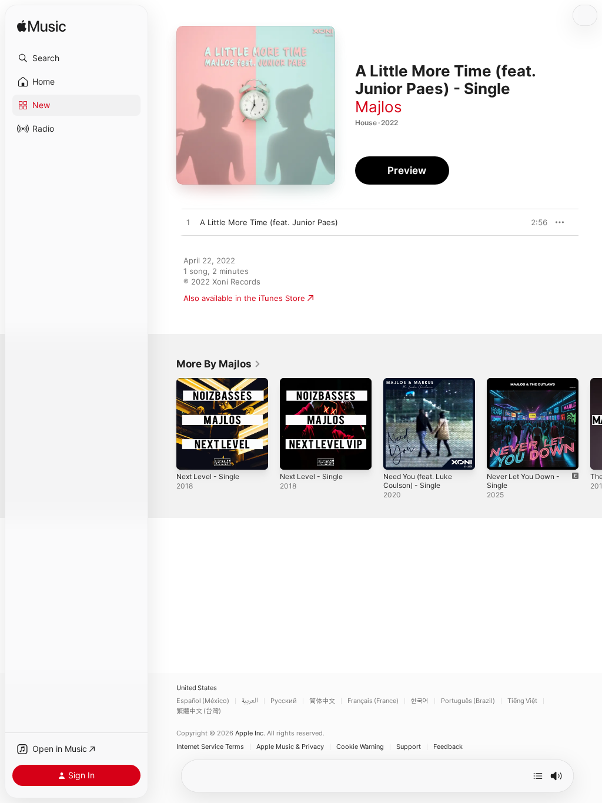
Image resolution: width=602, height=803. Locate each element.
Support (408, 747)
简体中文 (322, 701)
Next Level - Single (207, 476)
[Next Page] (590, 424)
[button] (76, 58)
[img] (41, 27)
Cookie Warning (360, 747)
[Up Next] (538, 776)
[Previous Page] (164, 424)
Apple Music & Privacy (290, 747)
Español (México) (202, 701)
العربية (250, 701)
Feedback (448, 747)
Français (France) (373, 701)
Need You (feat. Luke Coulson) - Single (417, 481)
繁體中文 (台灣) (198, 711)
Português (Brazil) (468, 701)
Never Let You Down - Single (523, 481)
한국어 (420, 701)
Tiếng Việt (522, 701)
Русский (283, 701)
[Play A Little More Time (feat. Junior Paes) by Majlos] (188, 223)
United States (196, 688)
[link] (218, 363)
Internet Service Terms (210, 747)
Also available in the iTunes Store (244, 298)
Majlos (378, 107)
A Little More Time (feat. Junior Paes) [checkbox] (269, 222)
